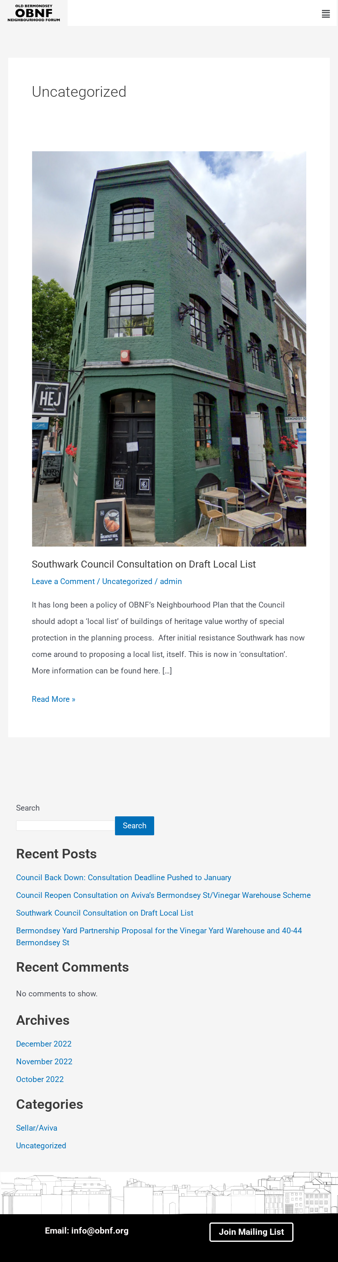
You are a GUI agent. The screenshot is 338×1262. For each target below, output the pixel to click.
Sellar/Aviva (36, 1128)
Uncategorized (127, 581)
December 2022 (44, 1044)
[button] (326, 14)
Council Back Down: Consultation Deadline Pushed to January (123, 877)
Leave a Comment (63, 581)
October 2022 (40, 1079)
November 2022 (44, 1061)
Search (28, 808)
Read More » (53, 697)
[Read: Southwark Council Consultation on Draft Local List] (169, 348)
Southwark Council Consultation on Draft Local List (144, 564)
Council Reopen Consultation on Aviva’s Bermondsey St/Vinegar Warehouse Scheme (163, 895)
